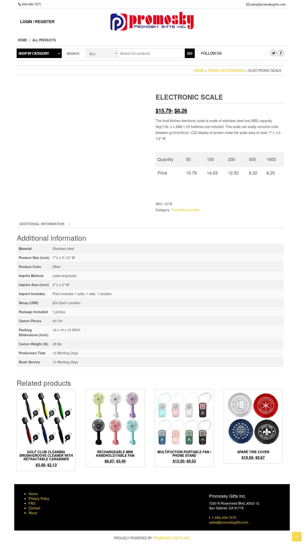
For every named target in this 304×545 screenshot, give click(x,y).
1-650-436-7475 (224, 517)
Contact (34, 508)
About (32, 512)
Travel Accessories (226, 70)
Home (22, 40)
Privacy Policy (38, 498)
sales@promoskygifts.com (228, 522)
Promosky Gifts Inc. (171, 537)
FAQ (31, 503)
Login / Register (37, 21)
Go (189, 53)
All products (44, 40)
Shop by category (34, 53)
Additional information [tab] (41, 223)
